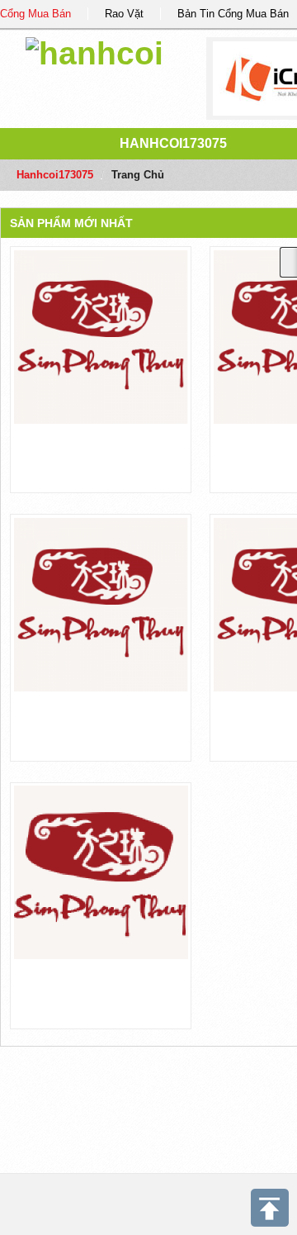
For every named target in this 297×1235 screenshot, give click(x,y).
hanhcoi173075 (173, 143)
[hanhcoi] (94, 51)
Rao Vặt (124, 13)
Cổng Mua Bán (35, 13)
